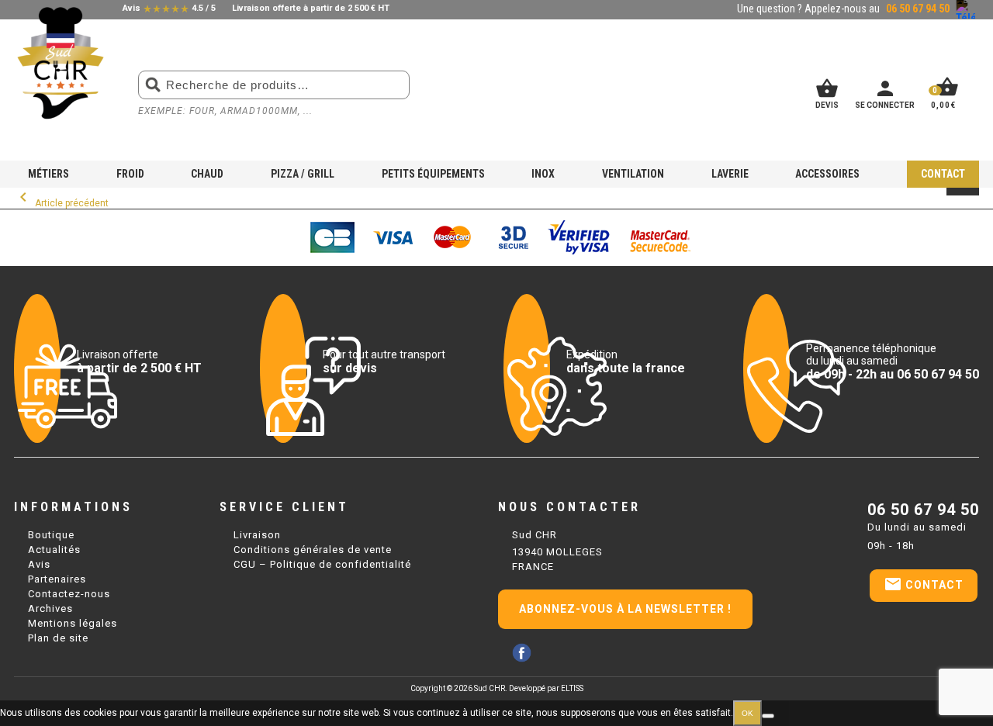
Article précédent (61, 203)
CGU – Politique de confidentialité (322, 564)
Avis (39, 564)
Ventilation (633, 174)
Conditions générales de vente (313, 549)
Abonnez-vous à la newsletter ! (625, 609)
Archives (50, 608)
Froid (130, 174)
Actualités (54, 549)
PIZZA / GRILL (302, 174)
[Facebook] (521, 652)
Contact (943, 174)
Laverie (730, 174)
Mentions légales (72, 623)
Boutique (51, 535)
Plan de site (58, 638)
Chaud (207, 174)
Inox (543, 174)
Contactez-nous (69, 594)
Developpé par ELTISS (546, 688)
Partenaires (57, 579)
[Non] (768, 716)
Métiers (48, 174)
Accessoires (827, 174)
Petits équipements (433, 174)
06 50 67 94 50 (923, 509)
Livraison (257, 535)
